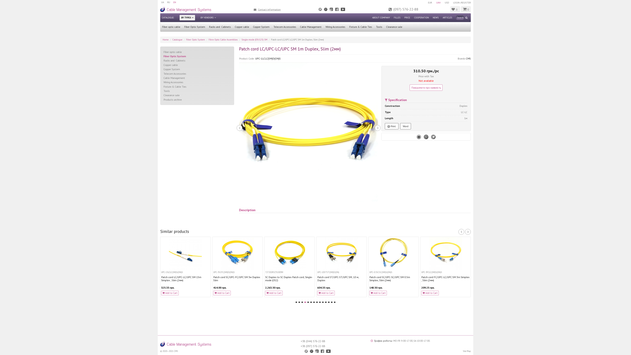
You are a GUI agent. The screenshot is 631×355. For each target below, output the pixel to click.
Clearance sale (394, 26)
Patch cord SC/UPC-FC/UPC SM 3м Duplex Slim (184, 279)
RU (168, 2)
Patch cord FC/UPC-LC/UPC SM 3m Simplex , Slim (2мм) (393, 279)
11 (326, 302)
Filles (397, 17)
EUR (430, 2)
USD (447, 2)
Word (405, 126)
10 (323, 302)
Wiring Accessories (335, 26)
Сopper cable (242, 26)
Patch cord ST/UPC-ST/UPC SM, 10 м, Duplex (286, 279)
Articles (447, 17)
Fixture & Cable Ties (360, 26)
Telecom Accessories (284, 26)
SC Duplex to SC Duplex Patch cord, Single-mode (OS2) (237, 279)
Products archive (173, 99)
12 (328, 302)
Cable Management (311, 26)
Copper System (261, 26)
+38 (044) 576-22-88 (313, 341)
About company (381, 17)
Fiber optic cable (171, 26)
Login (456, 2)
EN (174, 2)
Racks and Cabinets (220, 26)
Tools (379, 26)
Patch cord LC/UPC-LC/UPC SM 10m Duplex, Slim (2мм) (441, 279)
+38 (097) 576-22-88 (313, 346)
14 (334, 302)
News (436, 17)
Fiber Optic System (194, 26)
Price (407, 17)
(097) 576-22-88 (405, 9)
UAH (438, 2)
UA (162, 2)
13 (331, 302)
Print (393, 126)
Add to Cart (171, 293)
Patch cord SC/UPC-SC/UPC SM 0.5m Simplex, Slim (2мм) (337, 279)
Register (466, 2)
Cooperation (421, 17)
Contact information (269, 9)
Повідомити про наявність (426, 87)
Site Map (467, 351)
